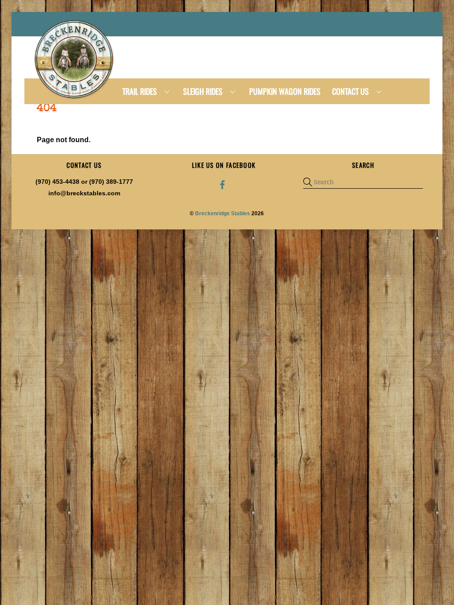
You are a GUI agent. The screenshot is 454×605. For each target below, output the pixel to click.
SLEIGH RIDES (203, 91)
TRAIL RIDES (139, 91)
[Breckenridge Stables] (75, 98)
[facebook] (222, 184)
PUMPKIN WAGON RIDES (285, 91)
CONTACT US (350, 91)
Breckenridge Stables (222, 213)
